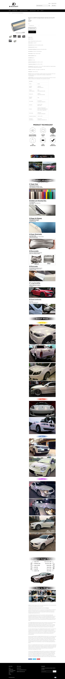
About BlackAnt (33, 10)
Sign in (49, 3)
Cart (54, 5)
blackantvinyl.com (22, 671)
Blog (38, 10)
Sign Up (54, 671)
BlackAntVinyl (13, 677)
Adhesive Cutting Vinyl (24, 10)
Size (29, 23)
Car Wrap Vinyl (15, 10)
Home (10, 10)
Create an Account (54, 3)
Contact (42, 10)
